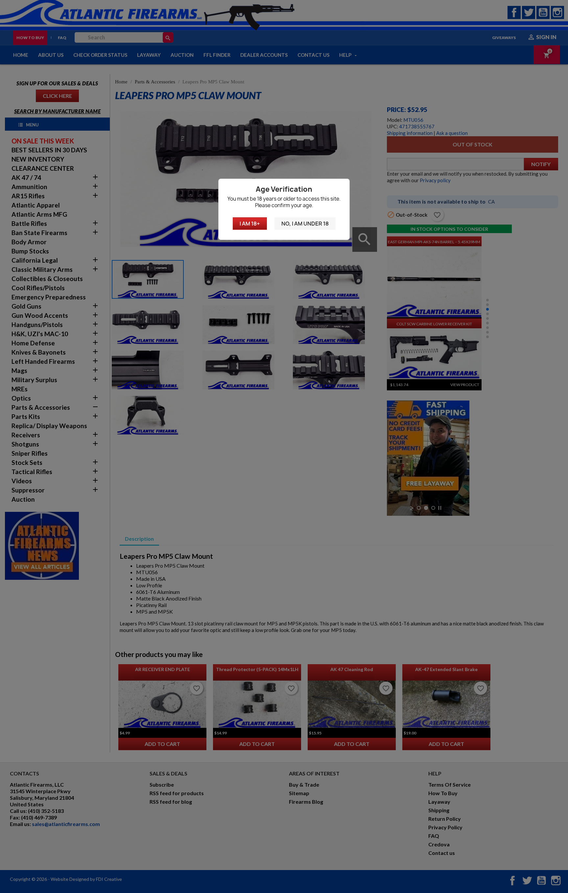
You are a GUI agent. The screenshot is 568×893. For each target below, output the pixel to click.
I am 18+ (250, 223)
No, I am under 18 (305, 223)
